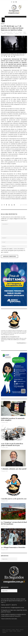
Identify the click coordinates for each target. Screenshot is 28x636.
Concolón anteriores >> (22, 343)
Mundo (3, 23)
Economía (8, 629)
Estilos (14, 631)
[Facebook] (12, 1)
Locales (13, 629)
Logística (4, 632)
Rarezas (19, 631)
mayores (16, 33)
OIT (21, 33)
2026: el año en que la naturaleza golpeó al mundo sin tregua (12, 444)
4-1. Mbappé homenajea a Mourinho (13, 547)
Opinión (10, 631)
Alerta (24, 32)
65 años (20, 32)
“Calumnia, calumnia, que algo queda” (14, 469)
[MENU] (3, 19)
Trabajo (24, 33)
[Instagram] (16, 1)
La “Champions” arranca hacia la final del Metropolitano (14, 523)
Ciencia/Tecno (5, 631)
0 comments (24, 204)
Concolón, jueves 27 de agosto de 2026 (10, 336)
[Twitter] (14, 1)
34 (14, 32)
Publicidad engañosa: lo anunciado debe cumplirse (13, 419)
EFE (2, 32)
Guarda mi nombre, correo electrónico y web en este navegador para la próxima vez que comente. (13, 250)
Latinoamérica (10, 33)
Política (3, 629)
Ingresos (4, 33)
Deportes (21, 629)
